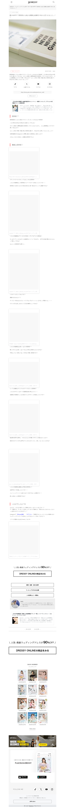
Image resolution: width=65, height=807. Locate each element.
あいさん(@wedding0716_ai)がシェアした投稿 (21, 484)
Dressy (32, 2)
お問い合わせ (32, 801)
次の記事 (37, 629)
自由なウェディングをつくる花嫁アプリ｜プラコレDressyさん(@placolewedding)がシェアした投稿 (34, 556)
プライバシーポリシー (32, 797)
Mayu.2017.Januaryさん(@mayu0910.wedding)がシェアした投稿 (25, 176)
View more (32, 728)
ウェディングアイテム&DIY (21, 6)
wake (21, 601)
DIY (29, 6)
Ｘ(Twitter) (27, 87)
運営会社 (21, 797)
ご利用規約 (26, 797)
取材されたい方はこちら (41, 797)
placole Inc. (31, 805)
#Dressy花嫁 (20, 514)
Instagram (49, 87)
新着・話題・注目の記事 (32, 585)
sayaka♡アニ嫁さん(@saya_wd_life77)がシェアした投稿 (23, 233)
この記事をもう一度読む (32, 595)
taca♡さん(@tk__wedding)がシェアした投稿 (20, 385)
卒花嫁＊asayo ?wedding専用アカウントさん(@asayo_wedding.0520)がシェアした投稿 (31, 343)
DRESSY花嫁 (15, 12)
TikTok (15, 87)
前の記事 (27, 629)
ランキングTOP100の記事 (32, 590)
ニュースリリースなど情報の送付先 (32, 795)
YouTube (38, 87)
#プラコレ (29, 514)
